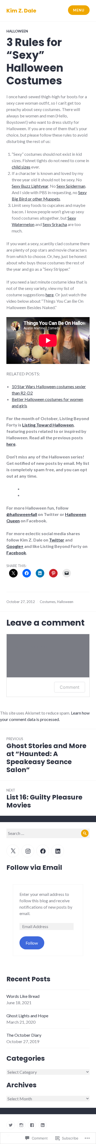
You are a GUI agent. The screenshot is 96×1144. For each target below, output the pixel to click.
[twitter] (10, 1125)
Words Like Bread (22, 996)
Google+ (14, 546)
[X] (12, 850)
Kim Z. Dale (21, 10)
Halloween (17, 31)
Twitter (56, 539)
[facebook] (32, 1125)
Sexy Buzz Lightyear (30, 185)
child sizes (21, 166)
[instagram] (21, 1125)
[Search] (85, 833)
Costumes (47, 602)
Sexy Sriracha (55, 224)
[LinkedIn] (57, 850)
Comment (69, 687)
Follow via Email (34, 867)
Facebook (16, 552)
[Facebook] (42, 850)
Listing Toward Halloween (48, 424)
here (50, 294)
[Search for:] (48, 833)
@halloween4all (21, 514)
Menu (78, 10)
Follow (32, 942)
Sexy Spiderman (71, 185)
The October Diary (23, 1035)
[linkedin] (42, 1125)
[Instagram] (27, 850)
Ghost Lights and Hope (27, 1015)
